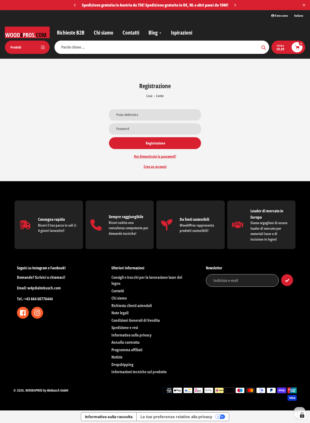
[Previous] (75, 5)
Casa (149, 95)
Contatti (117, 291)
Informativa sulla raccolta (108, 416)
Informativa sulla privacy (131, 335)
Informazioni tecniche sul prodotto (139, 371)
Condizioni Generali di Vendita (135, 320)
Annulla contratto (125, 342)
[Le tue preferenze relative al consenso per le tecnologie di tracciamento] (302, 415)
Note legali (120, 312)
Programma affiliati (126, 349)
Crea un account (155, 166)
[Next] (234, 5)
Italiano (298, 16)
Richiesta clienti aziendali (131, 305)
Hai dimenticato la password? (155, 156)
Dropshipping (122, 364)
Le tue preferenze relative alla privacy (176, 416)
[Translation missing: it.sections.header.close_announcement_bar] (304, 5)
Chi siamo (119, 298)
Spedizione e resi (124, 327)
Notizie (117, 357)
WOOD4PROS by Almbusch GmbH (46, 390)
